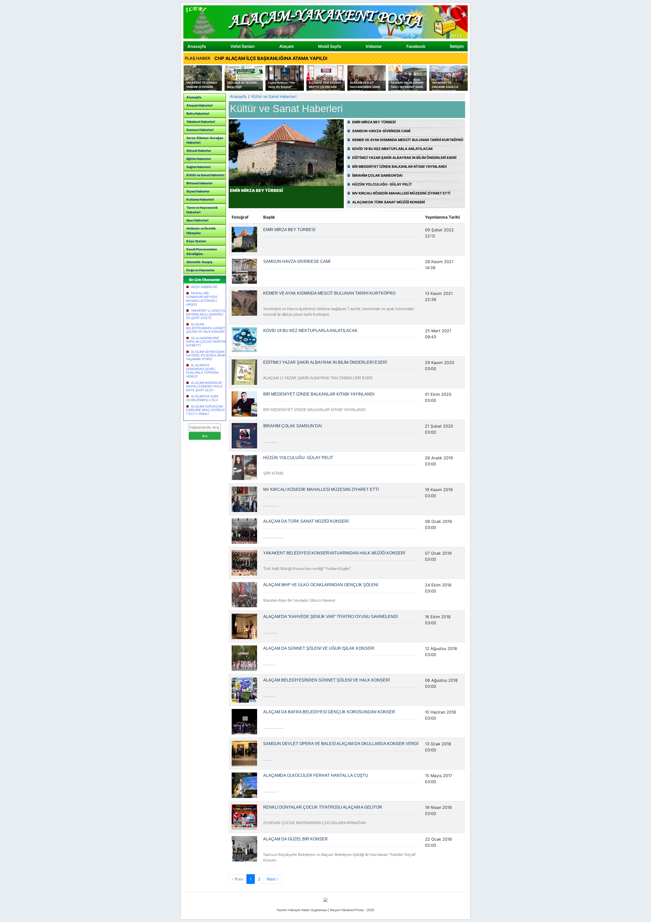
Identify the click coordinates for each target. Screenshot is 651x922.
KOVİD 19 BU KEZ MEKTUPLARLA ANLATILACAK (392, 149)
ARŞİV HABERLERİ (204, 287)
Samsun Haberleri (200, 130)
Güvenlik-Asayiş (199, 262)
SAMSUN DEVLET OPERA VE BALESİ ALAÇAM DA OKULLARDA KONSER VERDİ (340, 744)
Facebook (415, 46)
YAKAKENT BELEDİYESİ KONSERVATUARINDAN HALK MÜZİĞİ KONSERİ (334, 553)
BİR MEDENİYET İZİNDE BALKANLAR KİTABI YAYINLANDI (399, 166)
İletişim (457, 46)
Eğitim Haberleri (198, 159)
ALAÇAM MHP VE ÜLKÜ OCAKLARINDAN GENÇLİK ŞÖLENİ (320, 585)
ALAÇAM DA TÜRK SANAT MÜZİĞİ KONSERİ (388, 202)
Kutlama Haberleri (200, 199)
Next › (273, 879)
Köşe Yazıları (196, 241)
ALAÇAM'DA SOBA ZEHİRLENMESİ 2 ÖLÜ (202, 398)
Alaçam (286, 46)
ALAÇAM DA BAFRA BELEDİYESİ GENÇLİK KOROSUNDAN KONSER (329, 712)
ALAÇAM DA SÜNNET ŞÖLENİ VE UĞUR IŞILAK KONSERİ (318, 648)
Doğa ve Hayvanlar (200, 270)
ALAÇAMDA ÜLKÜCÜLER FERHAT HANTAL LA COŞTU (315, 775)
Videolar (373, 46)
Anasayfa (196, 46)
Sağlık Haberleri (198, 167)
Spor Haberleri (197, 220)
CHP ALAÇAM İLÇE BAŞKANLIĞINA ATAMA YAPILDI (270, 58)
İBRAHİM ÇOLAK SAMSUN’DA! (377, 175)
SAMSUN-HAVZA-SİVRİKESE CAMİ (381, 131)
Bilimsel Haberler (199, 183)
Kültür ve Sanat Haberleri (205, 175)
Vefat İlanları (242, 46)
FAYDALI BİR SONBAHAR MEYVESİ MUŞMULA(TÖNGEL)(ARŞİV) (201, 298)
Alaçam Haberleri (199, 105)
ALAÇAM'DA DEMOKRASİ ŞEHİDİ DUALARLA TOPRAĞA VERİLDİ (202, 370)
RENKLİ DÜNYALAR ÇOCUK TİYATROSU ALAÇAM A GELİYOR (322, 807)
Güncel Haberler (198, 151)
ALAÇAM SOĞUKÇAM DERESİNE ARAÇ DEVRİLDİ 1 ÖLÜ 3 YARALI (205, 410)
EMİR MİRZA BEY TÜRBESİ (374, 122)
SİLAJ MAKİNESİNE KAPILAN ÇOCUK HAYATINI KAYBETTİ (206, 341)
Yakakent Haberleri (200, 122)
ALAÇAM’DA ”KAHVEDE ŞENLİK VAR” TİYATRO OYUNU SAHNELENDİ (330, 616)
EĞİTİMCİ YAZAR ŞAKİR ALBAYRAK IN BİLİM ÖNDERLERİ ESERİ (404, 158)
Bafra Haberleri (197, 113)
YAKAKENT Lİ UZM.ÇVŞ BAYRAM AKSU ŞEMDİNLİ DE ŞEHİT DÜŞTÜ (205, 314)
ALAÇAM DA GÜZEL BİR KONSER (295, 839)
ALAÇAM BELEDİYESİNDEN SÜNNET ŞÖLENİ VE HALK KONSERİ (205, 328)
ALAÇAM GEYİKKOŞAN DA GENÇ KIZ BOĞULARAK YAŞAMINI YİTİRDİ (205, 355)
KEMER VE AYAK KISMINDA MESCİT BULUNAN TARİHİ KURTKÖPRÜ (407, 140)
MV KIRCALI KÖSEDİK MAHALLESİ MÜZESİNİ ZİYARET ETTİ (401, 193)
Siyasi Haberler (198, 191)
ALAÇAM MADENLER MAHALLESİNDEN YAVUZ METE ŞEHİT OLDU (204, 386)
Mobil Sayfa (329, 46)
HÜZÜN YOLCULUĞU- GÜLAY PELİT (382, 184)
